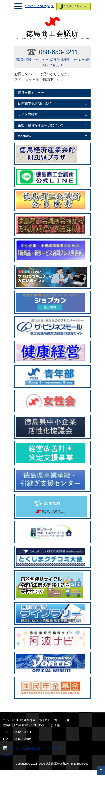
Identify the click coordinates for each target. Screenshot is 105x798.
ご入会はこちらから (75, 6)
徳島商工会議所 (52, 35)
